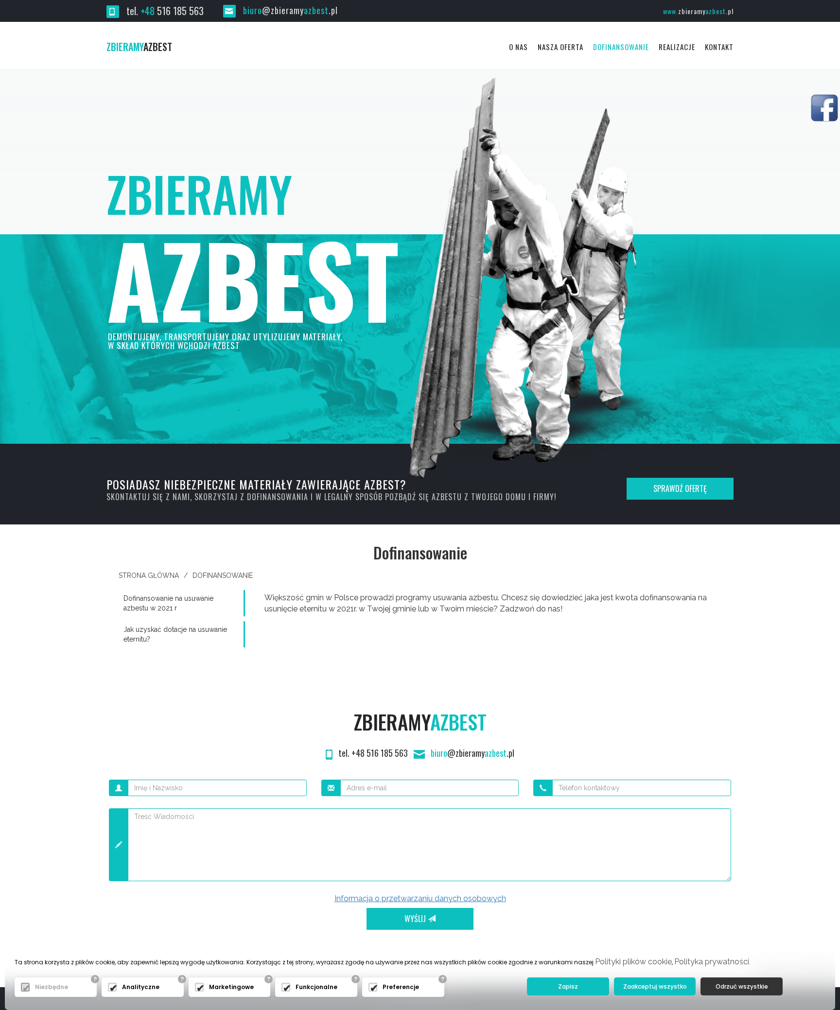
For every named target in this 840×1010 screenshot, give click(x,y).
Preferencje (401, 987)
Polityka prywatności (711, 961)
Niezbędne (51, 987)
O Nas (518, 46)
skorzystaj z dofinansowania (251, 497)
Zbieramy (420, 721)
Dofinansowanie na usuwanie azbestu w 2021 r (168, 603)
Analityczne (140, 987)
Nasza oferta (560, 46)
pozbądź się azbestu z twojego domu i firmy (469, 497)
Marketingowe (231, 987)
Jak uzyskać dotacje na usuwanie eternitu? (175, 634)
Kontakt (719, 46)
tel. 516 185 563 (164, 10)
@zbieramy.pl (290, 10)
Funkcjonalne (316, 987)
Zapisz (568, 986)
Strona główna (149, 575)
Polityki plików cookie (633, 961)
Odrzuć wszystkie (742, 986)
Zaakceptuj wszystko (655, 986)
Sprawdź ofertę (680, 488)
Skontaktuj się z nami (148, 497)
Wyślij (416, 918)
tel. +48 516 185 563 (373, 753)
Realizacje (677, 46)
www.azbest (698, 11)
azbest (139, 46)
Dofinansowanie (621, 46)
